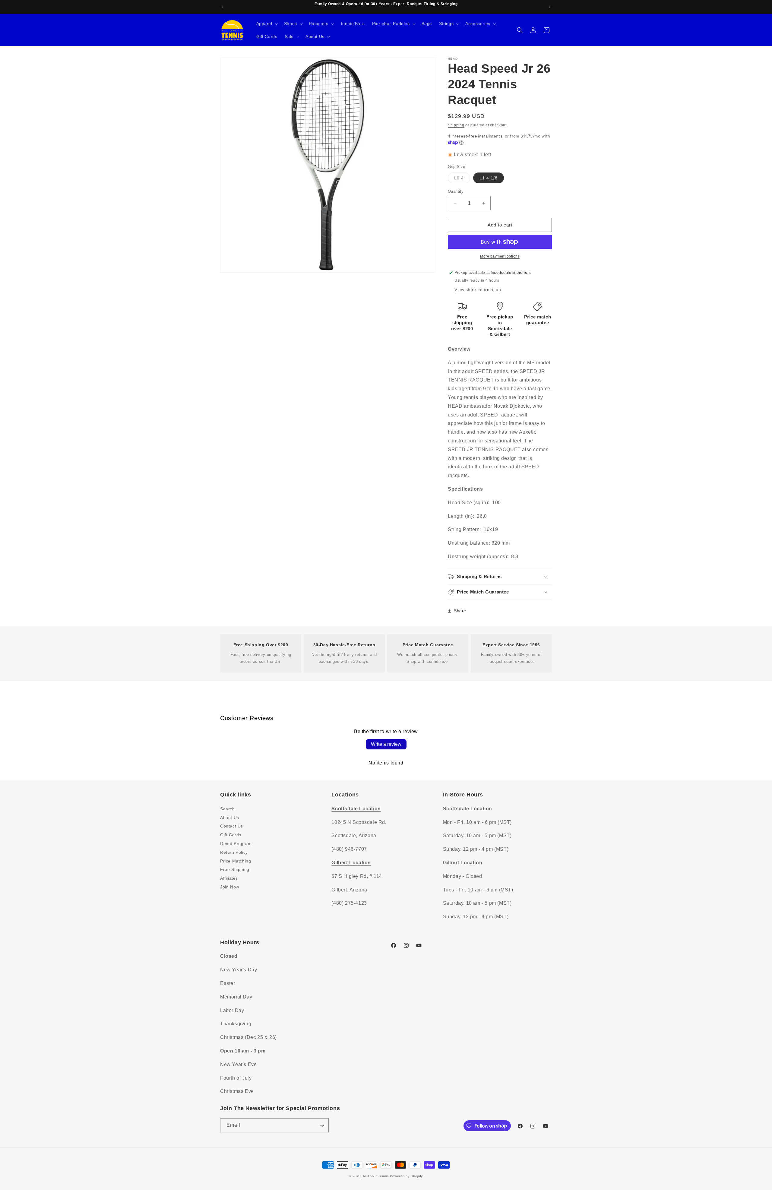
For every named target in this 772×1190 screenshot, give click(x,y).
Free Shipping (234, 869)
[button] (266, 23)
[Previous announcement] (222, 7)
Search (227, 808)
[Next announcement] (549, 7)
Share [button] (460, 610)
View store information (477, 289)
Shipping (456, 125)
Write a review (386, 744)
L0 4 (462, 179)
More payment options (500, 256)
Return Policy (234, 852)
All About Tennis (376, 1176)
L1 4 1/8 (488, 178)
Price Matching (235, 860)
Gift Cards (230, 834)
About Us (229, 817)
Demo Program (236, 843)
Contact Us (231, 825)
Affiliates (229, 877)
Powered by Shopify (406, 1176)
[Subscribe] (321, 1125)
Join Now (229, 886)
